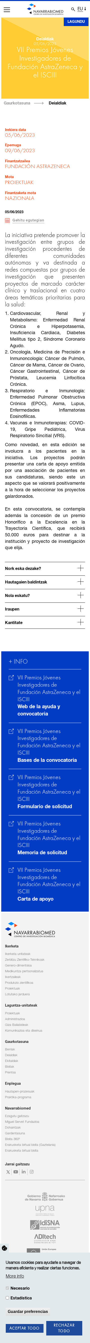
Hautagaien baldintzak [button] (26, 582)
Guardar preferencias (28, 1311)
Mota (9, 177)
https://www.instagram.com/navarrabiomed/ (32, 1172)
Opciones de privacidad (4, 1248)
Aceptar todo (25, 1328)
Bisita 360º (12, 1139)
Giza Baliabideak (16, 1025)
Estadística (21, 1298)
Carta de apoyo (36, 899)
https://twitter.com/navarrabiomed (8, 1172)
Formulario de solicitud (45, 806)
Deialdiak (57, 103)
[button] (7, 10)
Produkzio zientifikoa (19, 983)
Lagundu (76, 22)
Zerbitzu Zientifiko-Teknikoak (24, 959)
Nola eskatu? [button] (17, 596)
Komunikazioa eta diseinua (23, 1030)
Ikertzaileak (13, 977)
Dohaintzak (13, 1127)
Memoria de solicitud (42, 852)
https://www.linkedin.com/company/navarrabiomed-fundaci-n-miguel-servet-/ (24, 1172)
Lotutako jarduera (17, 994)
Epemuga (13, 145)
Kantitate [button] (13, 623)
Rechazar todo (64, 1328)
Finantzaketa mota (20, 193)
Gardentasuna (15, 1133)
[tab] (45, 568)
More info (15, 1276)
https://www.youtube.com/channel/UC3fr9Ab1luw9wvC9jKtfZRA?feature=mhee (16, 1172)
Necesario (20, 1288)
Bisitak (9, 1066)
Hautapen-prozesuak (19, 1091)
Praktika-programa (18, 1097)
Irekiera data (15, 130)
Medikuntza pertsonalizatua (24, 971)
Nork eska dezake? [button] (23, 569)
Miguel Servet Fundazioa (22, 1122)
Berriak (10, 1049)
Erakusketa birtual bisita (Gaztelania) (30, 1145)
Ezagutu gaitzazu (17, 1116)
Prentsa (10, 1072)
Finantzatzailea (17, 161)
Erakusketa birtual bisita (21, 1150)
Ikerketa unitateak (17, 954)
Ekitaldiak (11, 1061)
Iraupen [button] (12, 609)
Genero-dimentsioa (18, 965)
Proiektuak (12, 988)
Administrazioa (15, 1019)
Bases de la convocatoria (47, 760)
